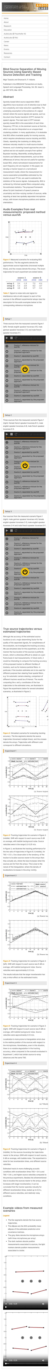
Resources (8, 53)
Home (6, 18)
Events (6, 49)
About (6, 22)
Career (6, 41)
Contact (7, 57)
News (6, 45)
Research (7, 26)
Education (8, 30)
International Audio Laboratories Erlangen (16, 7)
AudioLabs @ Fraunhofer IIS (15, 34)
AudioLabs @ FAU (11, 38)
